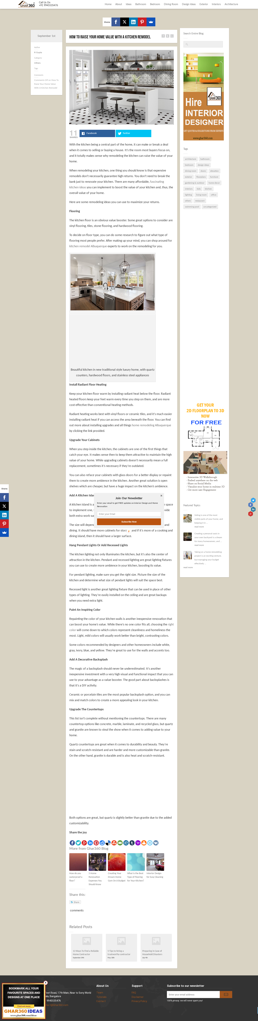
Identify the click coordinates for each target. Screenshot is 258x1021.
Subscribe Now (129, 521)
